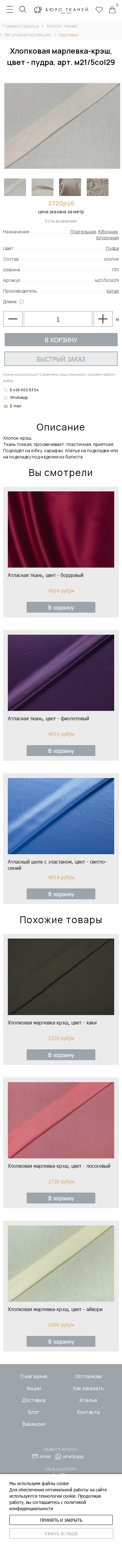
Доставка (33, 1400)
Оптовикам (88, 1376)
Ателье (88, 1400)
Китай (113, 291)
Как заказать (88, 1388)
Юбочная (108, 232)
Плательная (83, 232)
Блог (33, 1412)
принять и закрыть (61, 1520)
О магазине (33, 1376)
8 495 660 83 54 (24, 390)
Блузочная (107, 238)
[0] (112, 10)
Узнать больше (61, 1534)
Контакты (88, 1412)
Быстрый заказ (61, 359)
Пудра (112, 248)
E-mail (15, 406)
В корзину (61, 340)
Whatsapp (19, 397)
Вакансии (34, 1424)
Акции (34, 1388)
